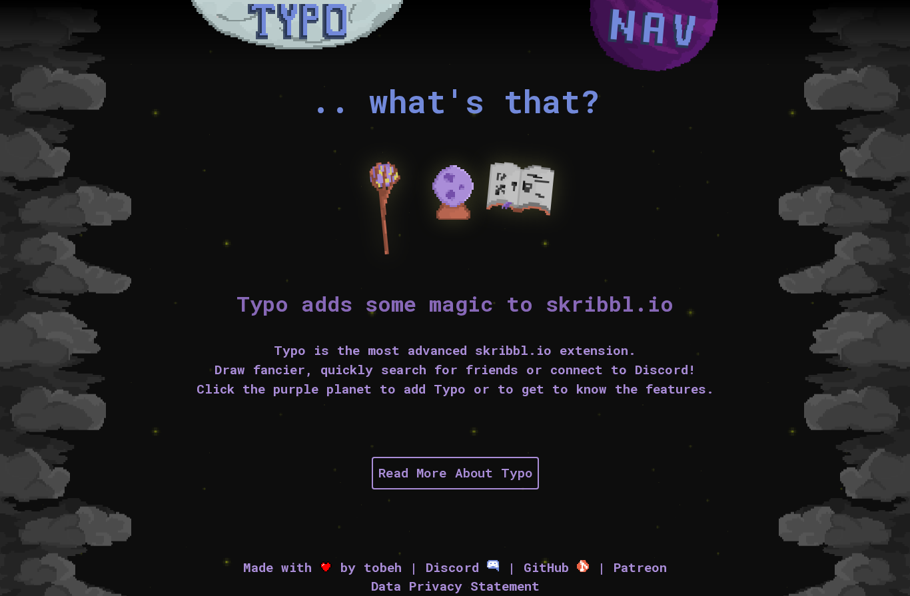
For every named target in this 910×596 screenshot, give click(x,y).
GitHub (550, 567)
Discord (456, 567)
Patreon (640, 567)
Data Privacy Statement (455, 585)
